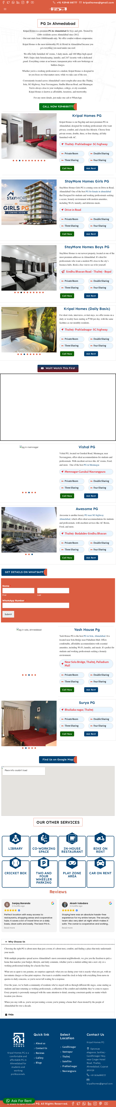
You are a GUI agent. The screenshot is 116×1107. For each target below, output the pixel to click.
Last (39, 595)
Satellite (66, 1061)
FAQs (11, 1014)
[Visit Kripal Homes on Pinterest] (27, 2)
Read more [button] (9, 928)
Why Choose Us (16, 941)
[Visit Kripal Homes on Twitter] (8, 2)
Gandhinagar (69, 1047)
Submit (8, 614)
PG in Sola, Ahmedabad (94, 635)
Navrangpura (69, 1071)
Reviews (40, 1053)
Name (6, 585)
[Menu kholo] (5, 9)
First (4, 595)
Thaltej (66, 1056)
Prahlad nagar (69, 1066)
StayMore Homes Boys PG (87, 247)
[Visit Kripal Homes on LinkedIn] (18, 2)
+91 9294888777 (98, 1075)
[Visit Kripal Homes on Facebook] (3, 2)
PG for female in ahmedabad (98, 191)
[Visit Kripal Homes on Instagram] (22, 2)
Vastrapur (67, 1052)
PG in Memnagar (91, 464)
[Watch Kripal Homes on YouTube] (32, 2)
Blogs (39, 1063)
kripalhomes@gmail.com (100, 1083)
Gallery (40, 1058)
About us (40, 1043)
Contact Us (41, 1048)
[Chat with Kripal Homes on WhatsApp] (13, 2)
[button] (13, 160)
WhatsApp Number (14, 600)
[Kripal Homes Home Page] (18, 1039)
